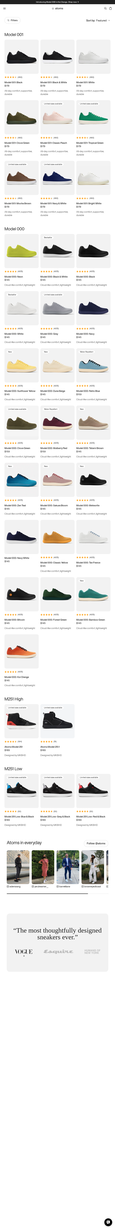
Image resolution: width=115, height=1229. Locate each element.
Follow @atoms (96, 843)
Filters (14, 20)
